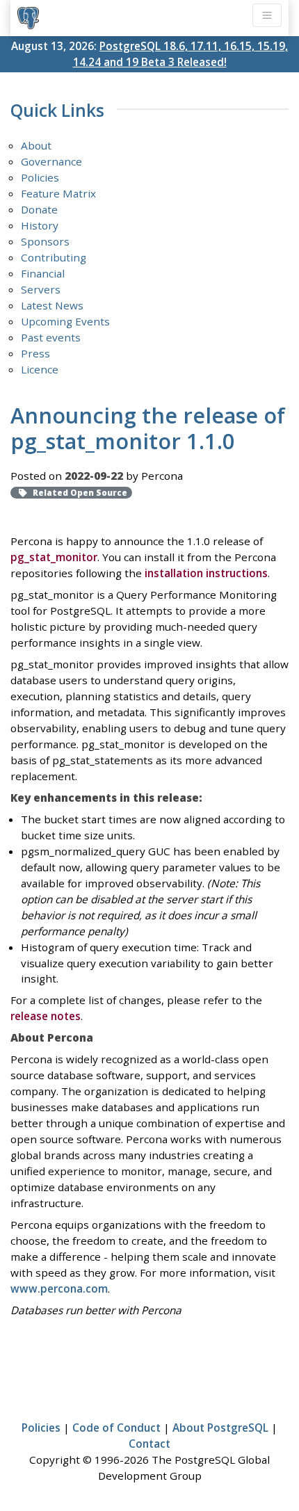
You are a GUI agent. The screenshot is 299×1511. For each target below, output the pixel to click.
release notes (45, 1016)
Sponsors (45, 241)
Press (35, 353)
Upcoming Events (65, 321)
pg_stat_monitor (53, 557)
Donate (39, 209)
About (36, 145)
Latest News (52, 305)
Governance (51, 161)
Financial (43, 273)
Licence (39, 369)
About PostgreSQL (220, 1428)
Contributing (53, 257)
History (39, 225)
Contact (149, 1444)
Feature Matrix (58, 193)
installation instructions (206, 573)
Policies (40, 177)
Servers (40, 289)
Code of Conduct (116, 1428)
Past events (51, 337)
